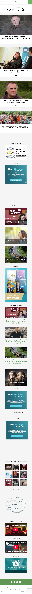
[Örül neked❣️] (23, 482)
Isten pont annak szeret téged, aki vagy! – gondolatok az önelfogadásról (16, 241)
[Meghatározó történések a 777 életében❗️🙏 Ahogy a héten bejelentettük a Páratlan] (23, 467)
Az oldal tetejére (25, 591)
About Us (21, 589)
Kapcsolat (22, 587)
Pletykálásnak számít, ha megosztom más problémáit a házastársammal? (15, 383)
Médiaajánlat (10, 587)
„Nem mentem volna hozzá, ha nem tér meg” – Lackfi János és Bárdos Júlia (16, 222)
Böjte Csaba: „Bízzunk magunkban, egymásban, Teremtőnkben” (16, 101)
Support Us (26, 589)
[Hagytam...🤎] (8, 467)
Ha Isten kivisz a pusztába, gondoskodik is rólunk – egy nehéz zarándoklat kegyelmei (16, 260)
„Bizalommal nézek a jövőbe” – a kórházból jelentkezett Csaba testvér (16, 37)
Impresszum (17, 587)
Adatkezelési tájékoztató (8, 589)
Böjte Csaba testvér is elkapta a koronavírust (16, 71)
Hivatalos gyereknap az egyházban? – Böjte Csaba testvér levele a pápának (16, 127)
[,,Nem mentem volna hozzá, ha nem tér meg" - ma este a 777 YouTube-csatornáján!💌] (23, 474)
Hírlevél (16, 589)
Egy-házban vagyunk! (10, 571)
